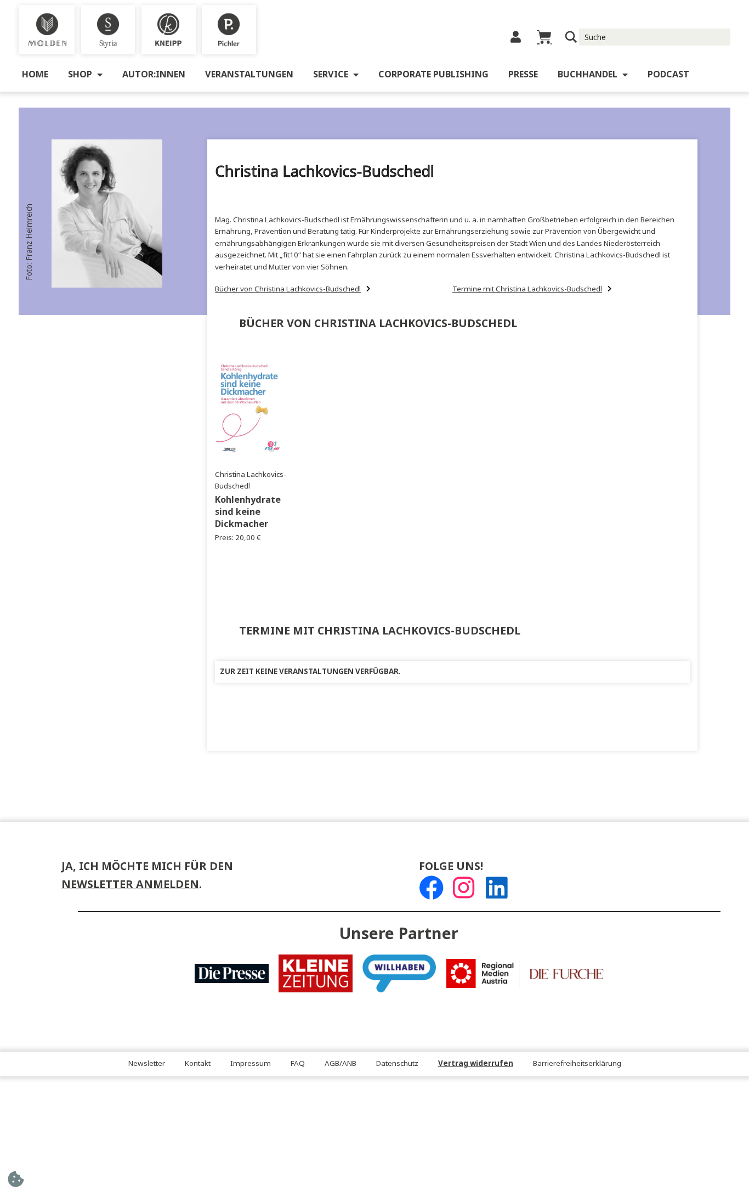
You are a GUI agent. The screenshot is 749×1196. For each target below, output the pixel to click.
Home (35, 74)
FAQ (298, 1063)
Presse (523, 74)
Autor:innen (153, 74)
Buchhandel (587, 74)
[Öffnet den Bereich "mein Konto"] (516, 37)
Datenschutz (397, 1063)
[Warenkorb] (544, 37)
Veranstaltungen (249, 74)
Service (330, 74)
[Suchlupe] (571, 37)
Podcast (668, 74)
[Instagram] (463, 887)
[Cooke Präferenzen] (16, 1182)
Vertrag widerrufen (475, 1063)
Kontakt (198, 1063)
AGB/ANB (340, 1063)
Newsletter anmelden (130, 884)
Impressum (250, 1063)
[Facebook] (431, 887)
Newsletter (146, 1063)
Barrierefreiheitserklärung (577, 1063)
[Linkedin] (496, 887)
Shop (80, 74)
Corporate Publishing (433, 74)
